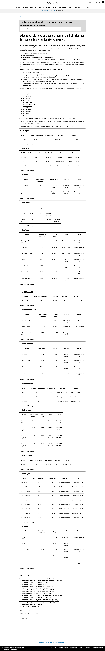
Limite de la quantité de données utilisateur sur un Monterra (36, 593)
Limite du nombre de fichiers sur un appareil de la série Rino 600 (37, 603)
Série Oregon (26, 113)
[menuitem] (91, 3)
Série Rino (25, 115)
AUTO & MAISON (63, 7)
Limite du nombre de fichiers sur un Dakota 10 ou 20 (33, 582)
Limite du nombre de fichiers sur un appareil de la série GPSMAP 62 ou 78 (39, 588)
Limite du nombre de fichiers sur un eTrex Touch (32, 584)
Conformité (87, 647)
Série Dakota (26, 98)
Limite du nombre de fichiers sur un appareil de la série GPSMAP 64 (38, 590)
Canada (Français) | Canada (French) (10, 649)
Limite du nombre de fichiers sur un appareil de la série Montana (37, 591)
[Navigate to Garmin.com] (52, 3)
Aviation (77, 7)
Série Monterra (27, 111)
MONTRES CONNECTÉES (22, 7)
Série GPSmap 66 (27, 108)
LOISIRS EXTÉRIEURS (51, 7)
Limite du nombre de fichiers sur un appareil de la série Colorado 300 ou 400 (40, 580)
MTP (57, 464)
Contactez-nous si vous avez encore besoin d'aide (52, 642)
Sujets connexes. (72, 126)
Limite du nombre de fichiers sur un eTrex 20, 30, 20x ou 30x (36, 586)
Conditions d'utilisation (63, 647)
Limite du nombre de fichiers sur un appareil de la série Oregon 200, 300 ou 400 (41, 595)
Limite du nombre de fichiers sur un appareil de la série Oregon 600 (38, 599)
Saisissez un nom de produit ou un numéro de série (32, 25)
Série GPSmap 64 (27, 106)
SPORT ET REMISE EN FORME (37, 7)
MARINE (71, 7)
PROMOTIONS (85, 7)
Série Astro (26, 95)
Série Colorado (27, 96)
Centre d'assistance (48, 10)
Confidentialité (73, 647)
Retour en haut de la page (26, 144)
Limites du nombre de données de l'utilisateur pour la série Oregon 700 (39, 601)
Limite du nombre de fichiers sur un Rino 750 (31, 604)
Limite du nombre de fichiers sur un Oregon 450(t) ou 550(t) (35, 597)
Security (81, 647)
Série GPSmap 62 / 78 (29, 104)
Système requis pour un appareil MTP (59, 76)
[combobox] (50, 29)
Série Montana (27, 109)
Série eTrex (26, 100)
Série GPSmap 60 (27, 102)
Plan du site (53, 647)
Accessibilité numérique (98, 647)
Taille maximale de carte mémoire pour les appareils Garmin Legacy (38, 579)
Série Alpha (26, 93)
